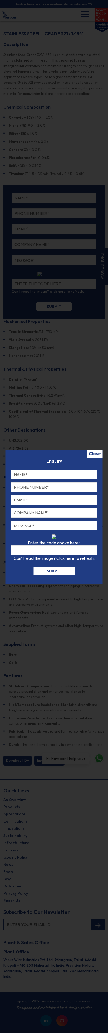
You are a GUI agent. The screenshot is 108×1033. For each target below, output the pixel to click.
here (70, 558)
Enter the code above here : (54, 542)
